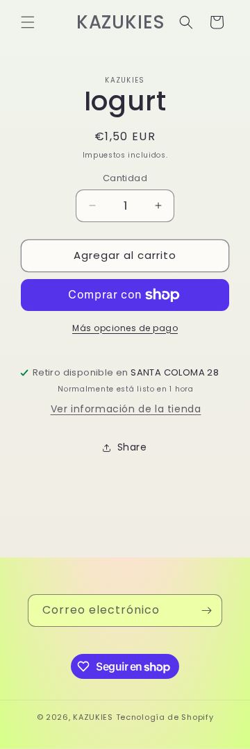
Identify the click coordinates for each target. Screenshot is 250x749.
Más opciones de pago (125, 328)
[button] (27, 22)
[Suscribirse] (206, 610)
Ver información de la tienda (126, 409)
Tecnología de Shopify (165, 717)
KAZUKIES (94, 717)
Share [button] (132, 447)
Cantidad (125, 178)
